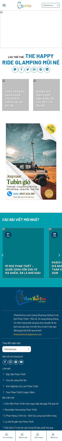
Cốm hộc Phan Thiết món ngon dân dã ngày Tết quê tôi (32, 403)
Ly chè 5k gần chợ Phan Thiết (19, 421)
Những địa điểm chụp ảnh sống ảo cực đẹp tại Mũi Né (45, 98)
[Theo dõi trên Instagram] (10, 362)
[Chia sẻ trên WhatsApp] (15, 70)
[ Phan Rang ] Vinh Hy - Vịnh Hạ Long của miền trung (30, 415)
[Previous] (3, 255)
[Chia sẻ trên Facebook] (21, 70)
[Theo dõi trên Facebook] (5, 362)
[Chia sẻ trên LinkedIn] (47, 70)
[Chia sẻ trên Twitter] (28, 70)
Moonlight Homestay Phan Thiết (21, 409)
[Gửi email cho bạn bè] (34, 70)
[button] (4, 5)
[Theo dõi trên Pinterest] (15, 362)
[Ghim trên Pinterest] (41, 70)
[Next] (59, 255)
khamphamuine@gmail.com (28, 334)
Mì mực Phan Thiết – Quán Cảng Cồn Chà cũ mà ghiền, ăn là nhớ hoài (23, 269)
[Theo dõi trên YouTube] (21, 362)
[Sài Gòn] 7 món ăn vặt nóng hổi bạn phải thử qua (29, 427)
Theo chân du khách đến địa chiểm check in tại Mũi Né (15, 98)
